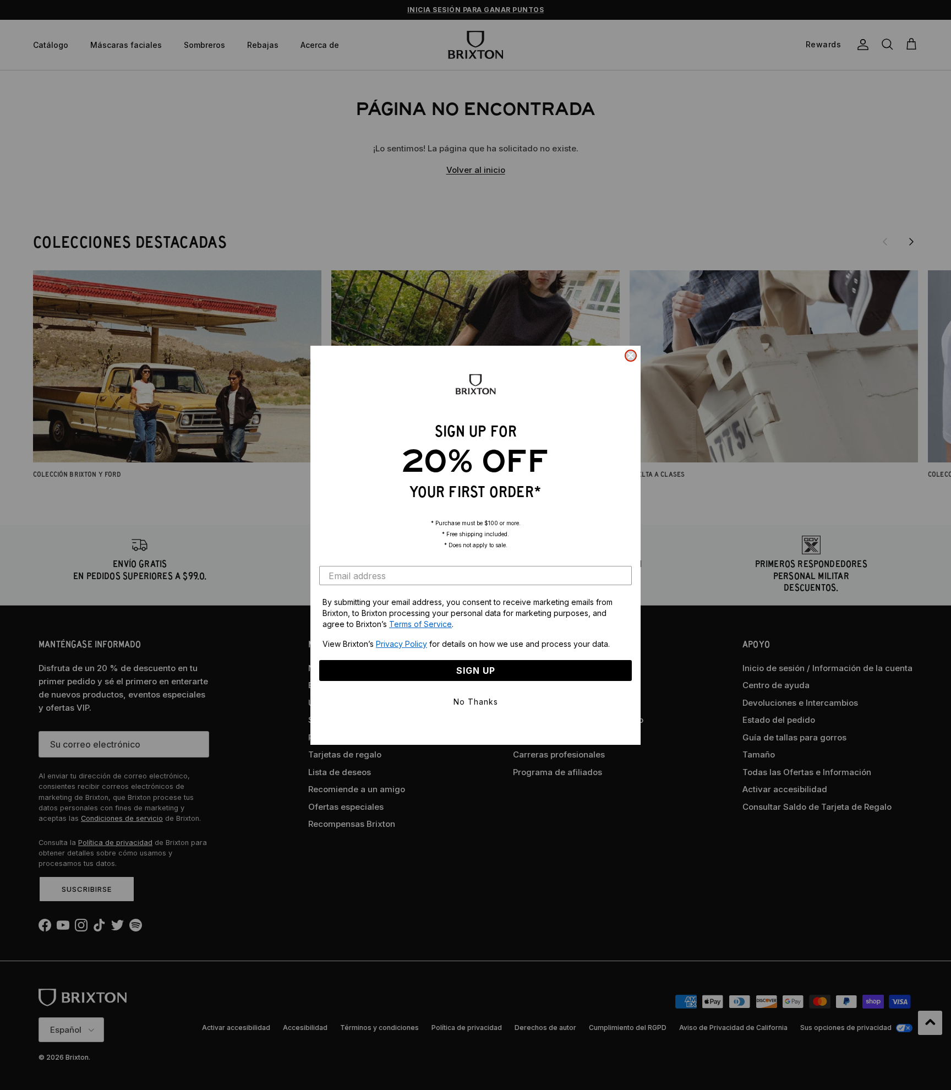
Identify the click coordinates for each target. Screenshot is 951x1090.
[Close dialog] (630, 355)
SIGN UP (475, 670)
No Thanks (475, 701)
